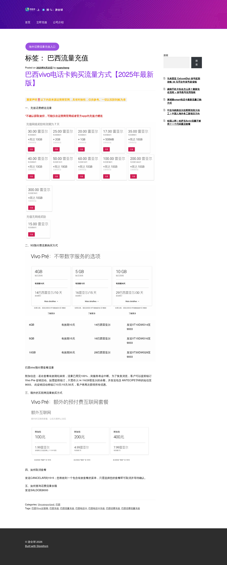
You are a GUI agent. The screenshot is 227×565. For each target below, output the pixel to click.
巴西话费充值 (113, 508)
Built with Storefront (36, 546)
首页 (27, 22)
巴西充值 (54, 508)
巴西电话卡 (81, 508)
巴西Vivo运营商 (40, 508)
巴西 (58, 504)
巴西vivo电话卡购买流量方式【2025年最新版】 (89, 78)
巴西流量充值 (67, 508)
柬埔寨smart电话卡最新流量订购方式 (184, 101)
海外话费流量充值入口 (42, 46)
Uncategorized (46, 504)
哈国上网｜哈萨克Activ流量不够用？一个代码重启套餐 (184, 122)
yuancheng (63, 67)
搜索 (166, 55)
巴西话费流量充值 (130, 508)
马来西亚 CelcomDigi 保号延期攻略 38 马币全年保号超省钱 (183, 80)
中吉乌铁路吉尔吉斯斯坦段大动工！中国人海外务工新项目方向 (183, 111)
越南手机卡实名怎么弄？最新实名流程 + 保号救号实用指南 (183, 90)
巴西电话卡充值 (96, 508)
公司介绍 (58, 22)
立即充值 (41, 22)
